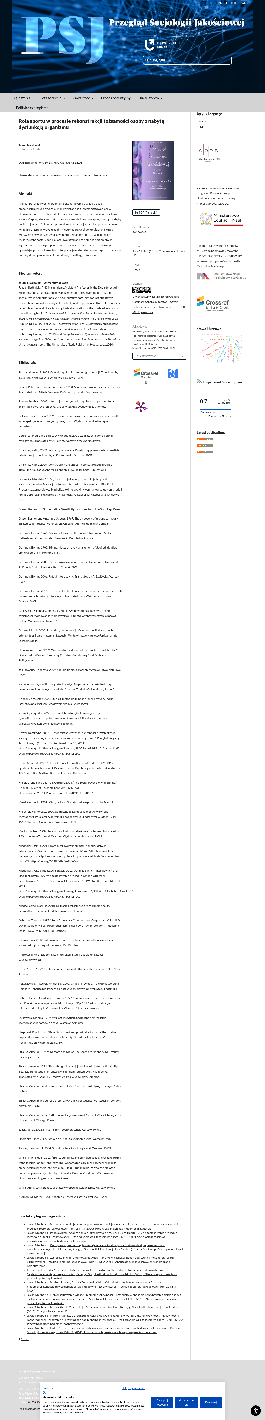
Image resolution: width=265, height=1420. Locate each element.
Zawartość (82, 98)
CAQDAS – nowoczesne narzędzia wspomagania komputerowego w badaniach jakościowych (109, 1328)
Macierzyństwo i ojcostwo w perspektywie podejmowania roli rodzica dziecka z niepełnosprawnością (115, 1224)
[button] (48, 1388)
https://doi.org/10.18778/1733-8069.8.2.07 (53, 753)
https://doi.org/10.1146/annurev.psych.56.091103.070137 (56, 793)
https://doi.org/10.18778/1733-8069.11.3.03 (53, 162)
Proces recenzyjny (116, 98)
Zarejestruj (227, 3)
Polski (201, 127)
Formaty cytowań (145, 356)
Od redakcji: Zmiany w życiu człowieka (94, 1307)
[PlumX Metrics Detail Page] (140, 406)
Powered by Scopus (219, 416)
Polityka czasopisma (32, 107)
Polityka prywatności (133, 1388)
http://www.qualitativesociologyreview (44, 748)
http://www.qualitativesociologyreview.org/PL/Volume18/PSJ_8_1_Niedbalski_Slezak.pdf (76, 891)
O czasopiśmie (51, 98)
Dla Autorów (149, 98)
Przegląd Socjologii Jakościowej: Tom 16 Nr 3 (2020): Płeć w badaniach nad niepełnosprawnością (89, 1228)
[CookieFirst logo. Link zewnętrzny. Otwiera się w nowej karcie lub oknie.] (44, 1392)
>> (27, 1339)
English (201, 121)
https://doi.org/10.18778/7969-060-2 (54, 861)
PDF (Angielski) (147, 212)
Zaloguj (247, 3)
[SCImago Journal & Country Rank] (219, 382)
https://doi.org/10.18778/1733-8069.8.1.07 (53, 896)
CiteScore (224, 401)
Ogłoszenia (21, 98)
